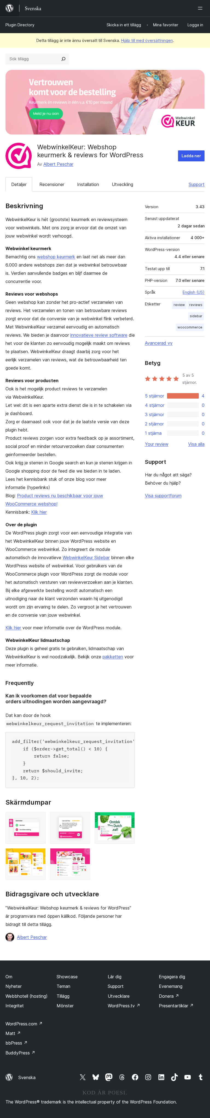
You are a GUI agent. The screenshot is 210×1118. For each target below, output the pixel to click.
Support (197, 184)
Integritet (14, 1005)
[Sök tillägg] (63, 58)
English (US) (194, 292)
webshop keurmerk (56, 256)
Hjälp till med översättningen (147, 40)
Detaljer (19, 184)
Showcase (67, 976)
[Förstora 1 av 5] (38, 819)
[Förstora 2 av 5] (83, 819)
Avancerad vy (159, 343)
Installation (88, 184)
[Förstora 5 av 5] (83, 855)
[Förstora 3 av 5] (127, 819)
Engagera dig (172, 976)
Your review (156, 444)
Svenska (27, 1077)
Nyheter (13, 986)
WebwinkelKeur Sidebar (86, 557)
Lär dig (114, 976)
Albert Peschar (58, 164)
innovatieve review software (98, 335)
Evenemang (170, 986)
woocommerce (189, 327)
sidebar (196, 316)
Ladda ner (191, 155)
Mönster (65, 1005)
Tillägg (63, 996)
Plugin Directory (19, 24)
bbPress (16, 1043)
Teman (63, 986)
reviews (195, 305)
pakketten (113, 656)
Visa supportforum (163, 495)
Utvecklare (119, 996)
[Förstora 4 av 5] (38, 855)
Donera (169, 996)
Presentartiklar (176, 1005)
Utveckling (122, 184)
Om (8, 976)
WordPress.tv (124, 1005)
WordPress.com (24, 1023)
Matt (13, 1033)
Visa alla (196, 444)
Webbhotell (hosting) (26, 996)
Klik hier (39, 512)
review (179, 305)
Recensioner (51, 184)
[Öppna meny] (201, 8)
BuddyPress (20, 1053)
